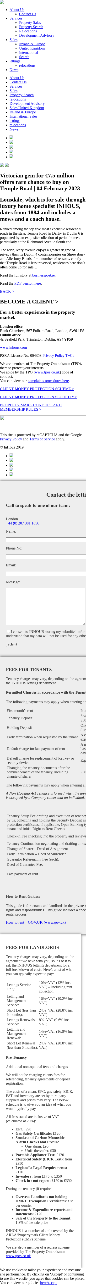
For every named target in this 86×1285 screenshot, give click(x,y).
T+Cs (69, 355)
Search (24, 57)
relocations (27, 65)
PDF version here (27, 283)
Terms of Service (42, 439)
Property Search (31, 27)
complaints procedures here (48, 381)
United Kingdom (32, 48)
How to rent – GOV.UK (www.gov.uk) (36, 922)
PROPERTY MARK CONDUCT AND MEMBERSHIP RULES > (31, 407)
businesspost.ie (43, 275)
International (28, 52)
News (14, 70)
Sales (13, 40)
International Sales (23, 116)
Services (16, 18)
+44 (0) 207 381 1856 (22, 523)
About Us (17, 10)
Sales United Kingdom (27, 108)
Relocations (28, 31)
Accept (52, 1283)
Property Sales (30, 22)
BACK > (7, 291)
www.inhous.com (13, 347)
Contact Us (27, 14)
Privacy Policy (53, 355)
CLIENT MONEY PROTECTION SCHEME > (37, 389)
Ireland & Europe (32, 44)
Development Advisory (36, 35)
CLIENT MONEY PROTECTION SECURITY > (38, 397)
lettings (15, 61)
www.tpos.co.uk (47, 372)
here (43, 1283)
